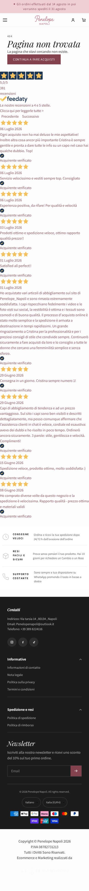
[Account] (73, 20)
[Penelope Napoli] (44, 20)
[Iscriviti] (76, 771)
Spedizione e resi (20, 709)
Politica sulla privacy (21, 682)
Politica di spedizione (21, 718)
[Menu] (5, 20)
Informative (16, 659)
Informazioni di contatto (23, 667)
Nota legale (15, 675)
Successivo (30, 116)
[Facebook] (22, 642)
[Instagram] (11, 642)
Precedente (10, 116)
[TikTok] (33, 642)
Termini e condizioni (20, 689)
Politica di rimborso (20, 725)
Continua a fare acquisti (34, 59)
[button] (84, 20)
